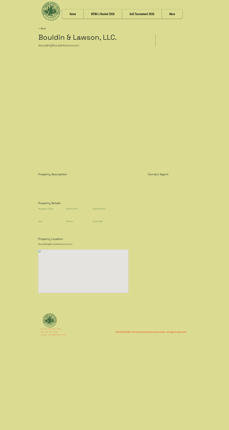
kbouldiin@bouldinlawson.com (58, 45)
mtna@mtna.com (57, 334)
